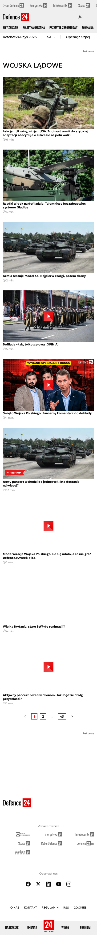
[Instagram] (69, 884)
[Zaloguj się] (80, 17)
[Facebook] (28, 884)
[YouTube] (58, 884)
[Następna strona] (72, 716)
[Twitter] (38, 884)
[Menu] (91, 17)
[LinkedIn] (48, 884)
